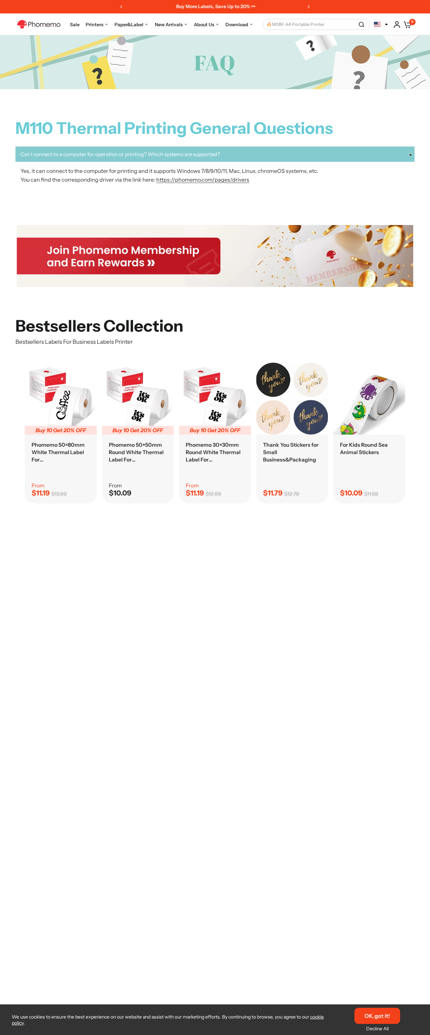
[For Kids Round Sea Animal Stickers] (369, 399)
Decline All (377, 1029)
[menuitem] (75, 24)
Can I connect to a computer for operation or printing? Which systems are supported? (120, 154)
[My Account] (397, 24)
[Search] (361, 24)
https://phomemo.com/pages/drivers (202, 179)
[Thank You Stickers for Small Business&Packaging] (292, 399)
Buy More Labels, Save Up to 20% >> (214, 6)
